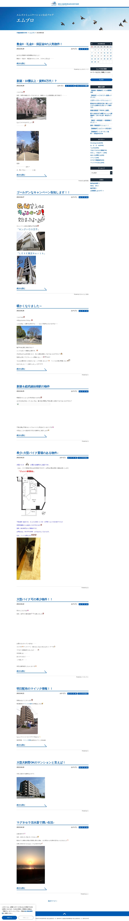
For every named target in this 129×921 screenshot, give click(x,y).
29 (95, 62)
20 (110, 56)
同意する (9, 917)
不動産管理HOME (22, 32)
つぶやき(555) (94, 148)
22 (95, 59)
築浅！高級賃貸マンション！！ (99, 125)
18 (104, 56)
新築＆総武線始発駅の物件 (33, 386)
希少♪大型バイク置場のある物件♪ (37, 452)
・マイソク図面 (26, 740)
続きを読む (21, 63)
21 (92, 59)
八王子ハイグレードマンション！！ (101, 100)
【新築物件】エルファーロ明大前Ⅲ (101, 128)
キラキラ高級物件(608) (97, 160)
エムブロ (32, 32)
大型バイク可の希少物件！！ (35, 599)
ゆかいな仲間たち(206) (97, 155)
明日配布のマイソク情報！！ (35, 688)
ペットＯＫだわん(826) (97, 162)
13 (110, 53)
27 (110, 59)
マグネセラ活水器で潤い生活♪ (35, 822)
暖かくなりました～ (29, 305)
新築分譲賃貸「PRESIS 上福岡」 (100, 110)
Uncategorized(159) (96, 143)
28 (92, 62)
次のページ (52, 901)
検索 (102, 79)
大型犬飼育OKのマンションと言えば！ (41, 762)
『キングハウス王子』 (28, 229)
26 (107, 59)
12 (107, 53)
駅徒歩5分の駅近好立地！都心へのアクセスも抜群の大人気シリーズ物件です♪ (101, 105)
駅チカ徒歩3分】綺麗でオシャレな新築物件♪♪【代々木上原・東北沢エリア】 (101, 115)
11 (104, 53)
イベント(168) (94, 157)
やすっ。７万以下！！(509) (98, 153)
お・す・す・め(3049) (97, 145)
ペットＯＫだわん (83, 457)
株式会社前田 (94, 183)
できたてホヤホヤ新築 (82, 85)
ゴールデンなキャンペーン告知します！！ (43, 192)
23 (98, 59)
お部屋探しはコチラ (96, 190)
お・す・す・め (84, 49)
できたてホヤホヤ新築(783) (98, 150)
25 (104, 59)
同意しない (26, 917)
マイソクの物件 (27, 703)
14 (92, 56)
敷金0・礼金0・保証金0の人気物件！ (40, 44)
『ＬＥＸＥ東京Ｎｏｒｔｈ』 (31, 253)
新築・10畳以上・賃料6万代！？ (37, 80)
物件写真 (93, 188)
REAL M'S (94, 186)
